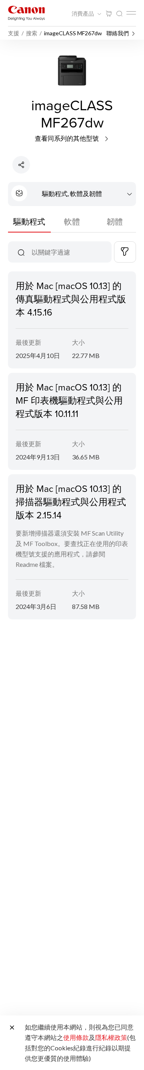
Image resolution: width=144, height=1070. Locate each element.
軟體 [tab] (72, 221)
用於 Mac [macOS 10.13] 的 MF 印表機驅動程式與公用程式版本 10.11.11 (69, 400)
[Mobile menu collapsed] (131, 12)
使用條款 (76, 1037)
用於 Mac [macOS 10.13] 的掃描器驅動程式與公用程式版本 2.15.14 (71, 501)
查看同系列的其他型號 (67, 138)
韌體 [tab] (115, 221)
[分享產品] (21, 165)
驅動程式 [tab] (29, 221)
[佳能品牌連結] (26, 13)
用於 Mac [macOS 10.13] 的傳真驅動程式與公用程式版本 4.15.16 (71, 298)
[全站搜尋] (119, 13)
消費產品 (83, 13)
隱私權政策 (111, 1037)
